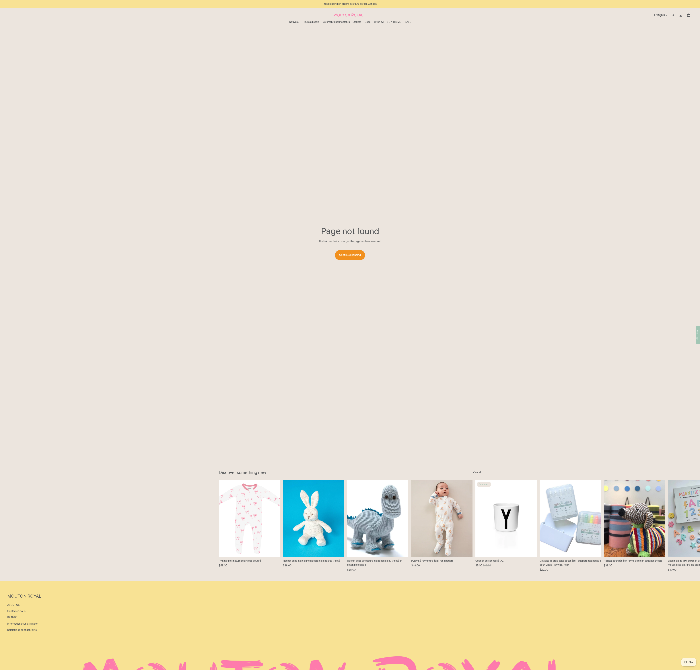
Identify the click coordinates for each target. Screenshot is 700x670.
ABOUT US (13, 605)
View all (477, 472)
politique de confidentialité (22, 630)
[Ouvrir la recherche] (673, 15)
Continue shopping (350, 255)
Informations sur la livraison (22, 624)
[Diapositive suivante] (477, 526)
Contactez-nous (16, 611)
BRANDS (12, 617)
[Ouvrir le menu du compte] (681, 15)
